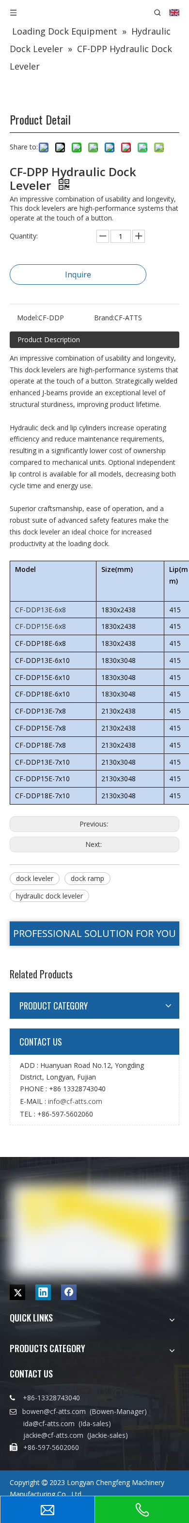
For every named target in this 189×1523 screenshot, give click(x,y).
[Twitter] (17, 1292)
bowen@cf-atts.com (55, 1411)
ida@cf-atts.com (49, 1423)
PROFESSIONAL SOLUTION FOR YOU (94, 933)
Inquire (78, 274)
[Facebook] (69, 1292)
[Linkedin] (43, 1292)
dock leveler (34, 878)
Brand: (104, 317)
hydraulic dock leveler (49, 895)
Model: (27, 317)
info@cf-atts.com (75, 1101)
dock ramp (87, 878)
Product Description (48, 339)
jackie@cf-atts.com (53, 1435)
